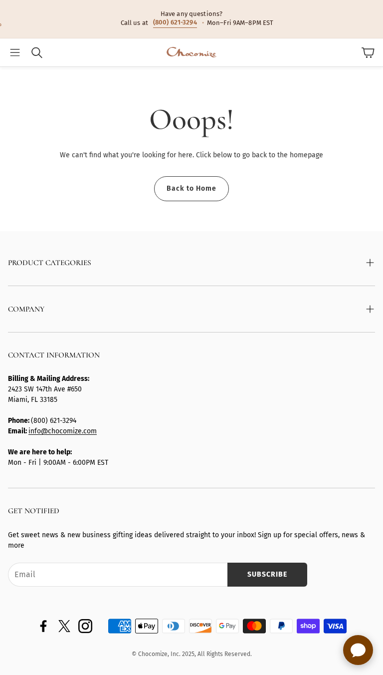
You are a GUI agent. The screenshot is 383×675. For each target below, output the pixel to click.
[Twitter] (64, 626)
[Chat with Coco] (358, 650)
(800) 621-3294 (175, 22)
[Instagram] (85, 626)
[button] (15, 52)
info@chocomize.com (62, 431)
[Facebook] (43, 626)
